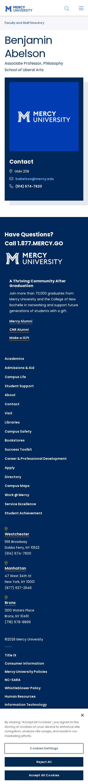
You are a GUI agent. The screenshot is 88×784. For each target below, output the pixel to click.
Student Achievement (23, 513)
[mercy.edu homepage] (19, 9)
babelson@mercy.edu (34, 179)
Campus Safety (18, 431)
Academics (14, 358)
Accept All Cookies (44, 775)
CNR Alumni (19, 329)
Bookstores (15, 440)
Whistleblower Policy (23, 688)
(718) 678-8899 (18, 622)
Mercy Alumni (20, 321)
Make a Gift (19, 337)
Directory (13, 477)
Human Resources (20, 696)
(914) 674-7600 (18, 553)
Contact (12, 404)
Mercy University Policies (26, 671)
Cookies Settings (44, 748)
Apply (10, 467)
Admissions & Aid (19, 367)
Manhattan (15, 568)
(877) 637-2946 (18, 587)
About (10, 395)
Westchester (17, 534)
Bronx (10, 602)
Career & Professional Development (36, 458)
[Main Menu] (81, 9)
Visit (8, 413)
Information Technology (26, 704)
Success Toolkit (18, 449)
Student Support (19, 386)
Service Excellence (20, 504)
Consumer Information (24, 663)
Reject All (43, 762)
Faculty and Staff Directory (24, 23)
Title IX (10, 655)
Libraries (12, 422)
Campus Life (15, 377)
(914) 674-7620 (28, 186)
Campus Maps (17, 485)
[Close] (82, 715)
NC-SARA (12, 679)
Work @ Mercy (17, 495)
